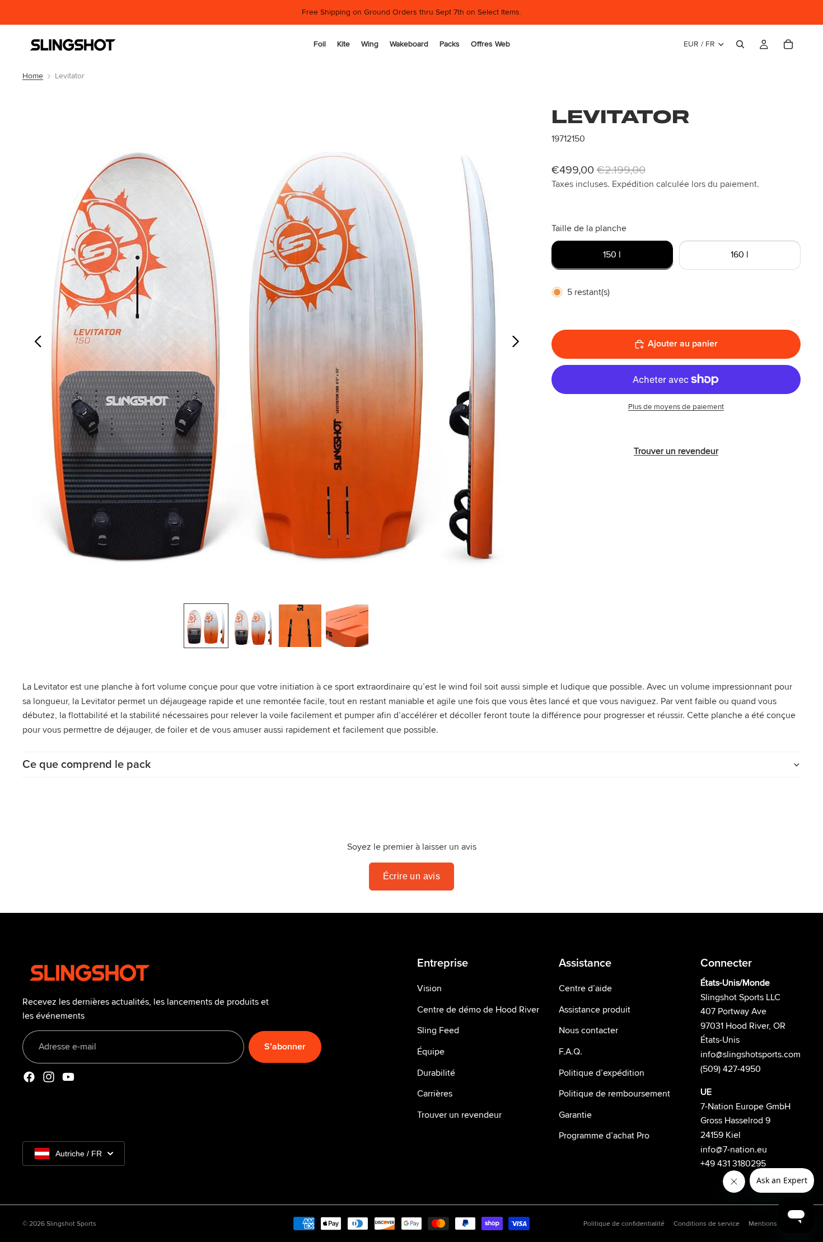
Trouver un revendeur (459, 1114)
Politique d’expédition (601, 1072)
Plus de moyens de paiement (676, 406)
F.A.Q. (570, 1051)
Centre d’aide (585, 988)
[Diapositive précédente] (35, 343)
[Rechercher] (740, 44)
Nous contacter (588, 1030)
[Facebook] (29, 1077)
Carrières (434, 1093)
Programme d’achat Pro (604, 1135)
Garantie (575, 1114)
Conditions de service (707, 1224)
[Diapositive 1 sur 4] (206, 625)
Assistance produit (594, 1009)
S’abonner (285, 1046)
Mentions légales (775, 1224)
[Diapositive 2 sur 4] (253, 625)
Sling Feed (438, 1030)
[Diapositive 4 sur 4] (347, 625)
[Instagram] (48, 1077)
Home (32, 76)
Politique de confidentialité (624, 1224)
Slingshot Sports (71, 1224)
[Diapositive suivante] (518, 343)
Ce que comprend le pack (86, 764)
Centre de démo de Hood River (478, 1009)
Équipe (431, 1051)
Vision (429, 988)
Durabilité (436, 1072)
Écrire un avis (412, 876)
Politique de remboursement (614, 1093)
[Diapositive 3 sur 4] (300, 625)
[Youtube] (68, 1077)
